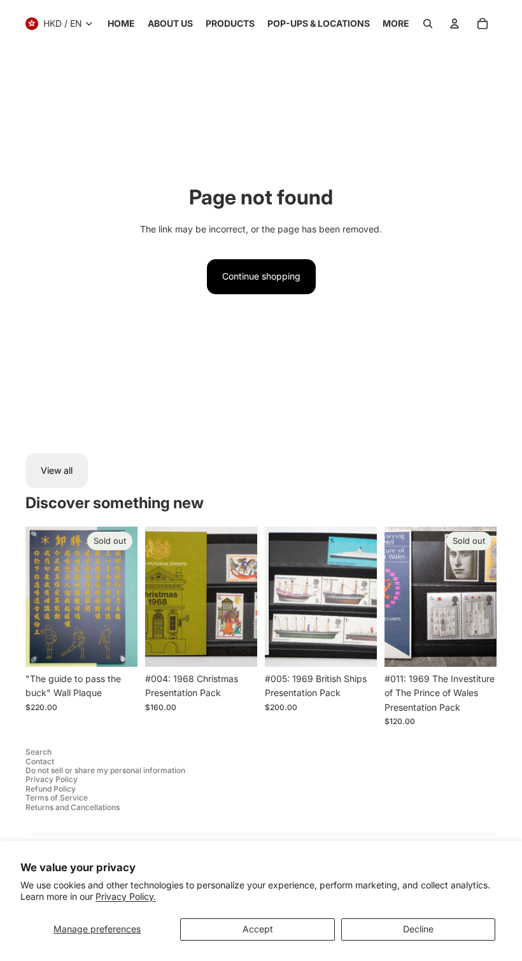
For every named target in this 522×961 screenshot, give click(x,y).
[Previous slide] (155, 597)
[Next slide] (247, 597)
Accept (258, 928)
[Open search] (428, 24)
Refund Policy (50, 789)
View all (57, 470)
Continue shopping (261, 276)
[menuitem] (121, 24)
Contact (39, 761)
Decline (418, 928)
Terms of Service (56, 797)
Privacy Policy (51, 779)
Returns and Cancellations (72, 807)
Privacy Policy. (125, 896)
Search (38, 752)
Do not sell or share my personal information (105, 770)
